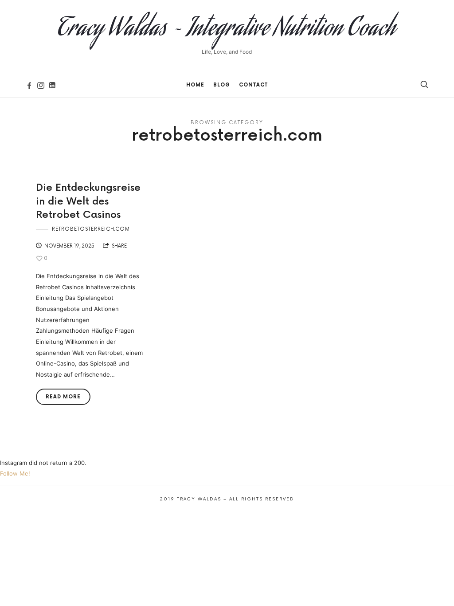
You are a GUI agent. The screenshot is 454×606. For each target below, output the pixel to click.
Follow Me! (15, 473)
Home (195, 85)
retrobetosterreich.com (91, 229)
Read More (63, 397)
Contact (253, 85)
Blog (221, 85)
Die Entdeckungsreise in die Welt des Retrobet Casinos (88, 201)
